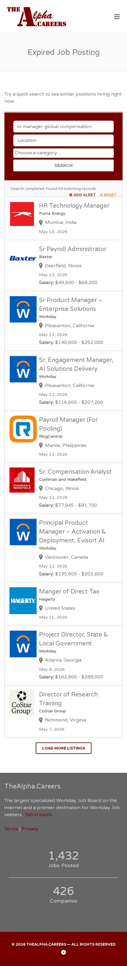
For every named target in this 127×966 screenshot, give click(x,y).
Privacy (30, 829)
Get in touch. (39, 815)
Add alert (85, 195)
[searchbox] (64, 153)
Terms (11, 829)
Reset (110, 195)
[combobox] (63, 153)
